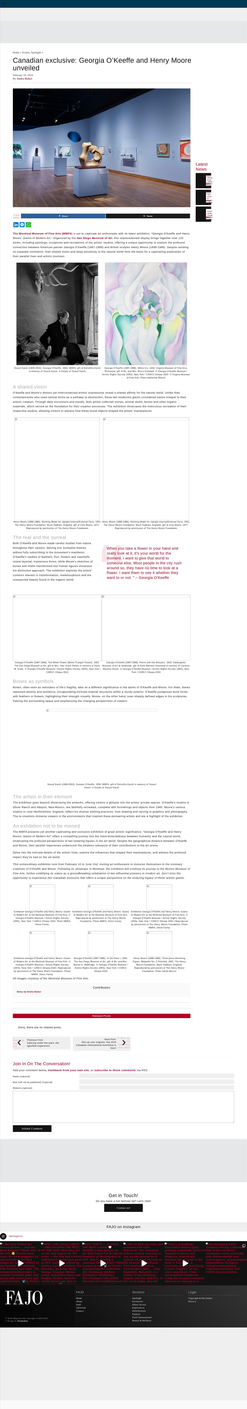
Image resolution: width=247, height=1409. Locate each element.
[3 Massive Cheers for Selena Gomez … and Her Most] (20, 1263)
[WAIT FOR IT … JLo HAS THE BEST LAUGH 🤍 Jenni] (102, 1263)
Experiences (138, 1308)
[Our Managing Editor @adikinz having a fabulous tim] (226, 1263)
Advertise (81, 1308)
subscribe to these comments (115, 1070)
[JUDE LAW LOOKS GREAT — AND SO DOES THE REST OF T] (61, 1263)
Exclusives (137, 1301)
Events (26, 52)
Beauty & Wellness (141, 1320)
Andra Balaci (24, 78)
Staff (78, 1304)
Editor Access (139, 1304)
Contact (80, 1311)
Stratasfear (22, 1321)
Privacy (192, 1301)
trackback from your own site (68, 1070)
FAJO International (141, 1317)
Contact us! (123, 1207)
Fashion (136, 1314)
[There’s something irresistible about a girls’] (185, 1263)
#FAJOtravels (139, 1311)
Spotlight (36, 52)
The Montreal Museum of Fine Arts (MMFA (42, 233)
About (79, 1301)
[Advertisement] (123, 31)
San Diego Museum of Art (94, 238)
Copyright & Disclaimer (200, 1298)
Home (16, 52)
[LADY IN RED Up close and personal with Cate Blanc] (144, 1263)
